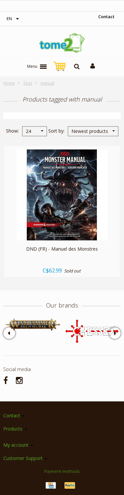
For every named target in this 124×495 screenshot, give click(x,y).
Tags (27, 83)
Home (9, 83)
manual (47, 83)
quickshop (62, 226)
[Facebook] (5, 380)
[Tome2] (62, 43)
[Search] (77, 66)
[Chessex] (91, 331)
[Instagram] (19, 380)
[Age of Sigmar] (33, 324)
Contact (106, 17)
